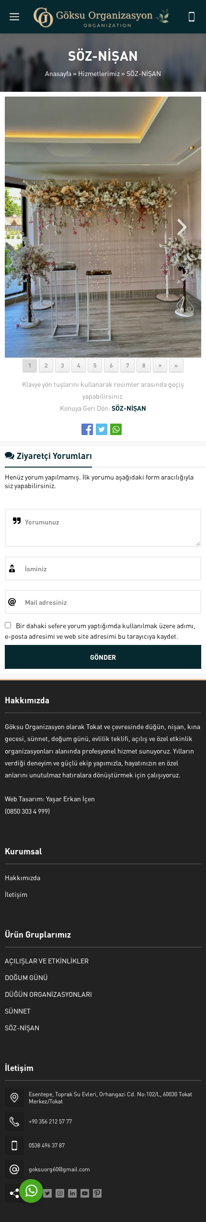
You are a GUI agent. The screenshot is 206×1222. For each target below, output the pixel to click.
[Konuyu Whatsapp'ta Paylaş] (116, 429)
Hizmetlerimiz (99, 73)
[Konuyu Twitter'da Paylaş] (101, 429)
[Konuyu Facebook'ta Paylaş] (87, 429)
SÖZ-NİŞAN (143, 73)
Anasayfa (58, 73)
